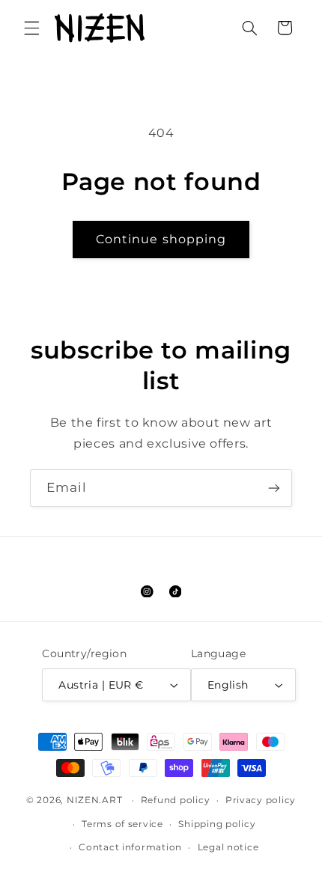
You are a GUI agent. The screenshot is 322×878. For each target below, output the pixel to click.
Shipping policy (216, 824)
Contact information (130, 847)
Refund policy (175, 800)
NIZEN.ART (95, 800)
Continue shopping (161, 239)
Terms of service (122, 824)
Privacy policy (260, 800)
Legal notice (228, 847)
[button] (31, 27)
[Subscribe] (274, 487)
